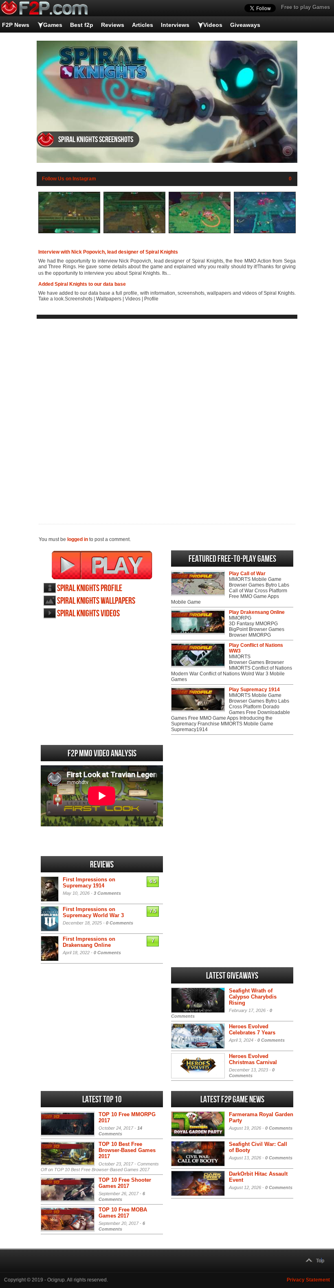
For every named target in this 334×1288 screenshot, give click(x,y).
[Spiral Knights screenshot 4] (265, 231)
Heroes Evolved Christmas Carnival (253, 1059)
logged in (77, 539)
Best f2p (81, 25)
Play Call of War (247, 573)
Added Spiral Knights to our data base (82, 284)
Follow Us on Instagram (69, 179)
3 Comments (107, 893)
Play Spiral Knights (102, 565)
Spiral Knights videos (88, 613)
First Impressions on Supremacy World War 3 (93, 912)
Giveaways (245, 25)
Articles (142, 25)
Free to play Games (305, 7)
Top (320, 1261)
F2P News (15, 25)
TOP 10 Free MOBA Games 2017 (123, 1213)
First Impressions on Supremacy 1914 (89, 882)
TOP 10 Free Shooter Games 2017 (125, 1183)
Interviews (175, 25)
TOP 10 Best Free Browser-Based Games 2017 (127, 1150)
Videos (212, 25)
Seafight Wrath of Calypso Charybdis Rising (253, 997)
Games (52, 25)
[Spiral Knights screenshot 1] (69, 231)
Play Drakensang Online (257, 612)
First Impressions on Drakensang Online (89, 942)
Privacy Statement (308, 1280)
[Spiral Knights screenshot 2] (134, 231)
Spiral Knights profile (89, 588)
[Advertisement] (167, 415)
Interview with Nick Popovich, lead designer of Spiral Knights (108, 252)
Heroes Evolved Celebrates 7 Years (252, 1029)
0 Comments (119, 922)
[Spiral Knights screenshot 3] (200, 231)
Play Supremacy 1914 (254, 689)
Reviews (112, 25)
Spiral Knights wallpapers (96, 601)
